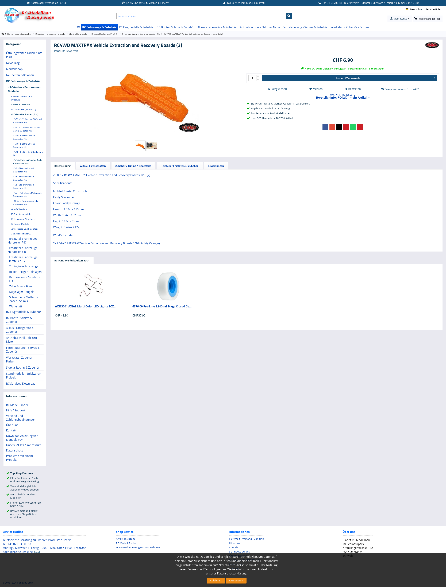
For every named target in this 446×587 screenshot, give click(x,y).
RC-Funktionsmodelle (20, 214)
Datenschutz (14, 450)
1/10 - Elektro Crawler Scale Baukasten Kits (139, 33)
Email (37, 552)
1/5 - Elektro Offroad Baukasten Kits (23, 186)
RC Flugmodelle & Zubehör (136, 27)
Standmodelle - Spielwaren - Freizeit (24, 375)
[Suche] (289, 16)
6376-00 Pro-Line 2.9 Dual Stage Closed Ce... (162, 306)
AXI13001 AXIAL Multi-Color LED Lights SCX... (86, 306)
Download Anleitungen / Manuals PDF (22, 438)
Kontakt (11, 430)
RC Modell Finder (17, 405)
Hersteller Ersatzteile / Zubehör (179, 166)
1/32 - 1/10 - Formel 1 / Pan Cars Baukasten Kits (26, 129)
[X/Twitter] (339, 127)
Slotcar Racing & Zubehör (23, 367)
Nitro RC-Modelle (18, 209)
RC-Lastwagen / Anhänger (23, 219)
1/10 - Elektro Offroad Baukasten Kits (24, 145)
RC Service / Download (21, 383)
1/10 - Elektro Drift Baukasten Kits (28, 153)
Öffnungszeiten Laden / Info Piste (24, 55)
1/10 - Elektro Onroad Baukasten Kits (24, 137)
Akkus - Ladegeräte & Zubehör (217, 27)
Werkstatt (15, 306)
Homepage (2, 33)
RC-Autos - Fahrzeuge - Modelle (50, 33)
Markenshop (14, 69)
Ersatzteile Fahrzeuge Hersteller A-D (22, 240)
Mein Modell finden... (20, 233)
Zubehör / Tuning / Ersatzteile (133, 166)
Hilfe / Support (15, 410)
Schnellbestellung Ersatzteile (24, 228)
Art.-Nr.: (335, 94)
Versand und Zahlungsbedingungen (21, 418)
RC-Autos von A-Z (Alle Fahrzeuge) (21, 98)
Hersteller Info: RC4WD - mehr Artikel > (343, 97)
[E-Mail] (360, 127)
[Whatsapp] (353, 127)
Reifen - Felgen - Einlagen (25, 272)
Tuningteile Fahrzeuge (23, 266)
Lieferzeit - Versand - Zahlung (246, 538)
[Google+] (332, 127)
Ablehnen (215, 580)
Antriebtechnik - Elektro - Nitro (260, 27)
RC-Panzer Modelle (19, 223)
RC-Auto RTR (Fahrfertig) (24, 109)
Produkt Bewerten (66, 51)
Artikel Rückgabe (126, 538)
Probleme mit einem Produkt (19, 458)
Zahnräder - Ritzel (21, 286)
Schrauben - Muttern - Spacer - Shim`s (23, 299)
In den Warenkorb (348, 78)
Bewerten (354, 89)
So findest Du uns (239, 551)
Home (78, 27)
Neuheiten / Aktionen (20, 75)
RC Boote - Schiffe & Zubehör (176, 27)
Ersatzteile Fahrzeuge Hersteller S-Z (22, 259)
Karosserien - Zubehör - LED (24, 279)
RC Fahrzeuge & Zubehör (99, 27)
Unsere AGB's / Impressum (23, 445)
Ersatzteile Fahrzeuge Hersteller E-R (22, 250)
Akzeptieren (236, 580)
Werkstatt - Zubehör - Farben (350, 27)
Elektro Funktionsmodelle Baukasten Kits (26, 203)
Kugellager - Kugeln (21, 292)
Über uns (12, 425)
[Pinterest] (346, 127)
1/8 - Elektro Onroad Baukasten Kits (23, 170)
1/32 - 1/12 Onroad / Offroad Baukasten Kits (27, 121)
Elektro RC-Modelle (78, 33)
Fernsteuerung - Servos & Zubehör (305, 27)
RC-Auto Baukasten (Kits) (103, 33)
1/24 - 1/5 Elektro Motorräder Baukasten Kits (28, 194)
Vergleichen (279, 89)
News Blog (13, 63)
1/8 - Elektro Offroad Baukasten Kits (23, 178)
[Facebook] (325, 127)
